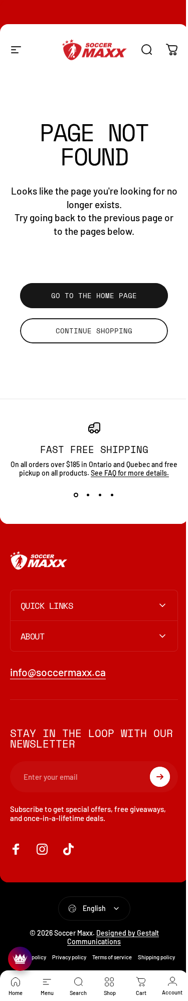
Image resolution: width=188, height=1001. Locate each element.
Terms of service (130, 957)
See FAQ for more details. (130, 473)
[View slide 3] (100, 495)
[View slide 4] (112, 495)
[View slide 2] (88, 495)
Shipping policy (90, 969)
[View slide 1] (76, 495)
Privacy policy (87, 957)
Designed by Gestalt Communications (109, 937)
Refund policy (47, 957)
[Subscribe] (152, 777)
